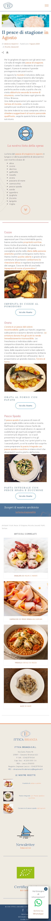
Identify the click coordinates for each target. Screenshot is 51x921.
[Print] (8, 52)
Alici (25, 706)
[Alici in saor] (26, 685)
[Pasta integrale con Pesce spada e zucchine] (8, 796)
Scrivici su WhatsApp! (38, 912)
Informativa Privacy (25, 917)
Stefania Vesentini (11, 44)
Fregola (26, 663)
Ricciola (31, 525)
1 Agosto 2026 (34, 44)
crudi (11, 525)
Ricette (7, 47)
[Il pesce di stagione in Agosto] (25, 21)
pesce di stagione (20, 525)
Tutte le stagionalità (25, 512)
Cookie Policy (25, 919)
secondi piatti (39, 525)
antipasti (5, 525)
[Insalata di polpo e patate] (26, 555)
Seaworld (14, 47)
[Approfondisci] (25, 209)
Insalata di (25, 576)
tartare (4, 528)
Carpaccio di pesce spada (26, 619)
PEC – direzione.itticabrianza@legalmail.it (25, 769)
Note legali (25, 914)
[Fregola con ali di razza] (26, 642)
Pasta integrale (31, 797)
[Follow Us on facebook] (23, 911)
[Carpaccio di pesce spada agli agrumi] (26, 598)
